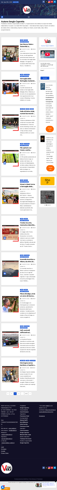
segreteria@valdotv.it (6, 438)
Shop (47, 181)
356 (26, 393)
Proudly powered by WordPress (21, 479)
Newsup (34, 479)
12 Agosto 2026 (25, 264)
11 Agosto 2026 (25, 298)
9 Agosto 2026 (25, 367)
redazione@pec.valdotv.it (7, 443)
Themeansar (39, 479)
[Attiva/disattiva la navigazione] (28, 17)
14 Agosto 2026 (25, 152)
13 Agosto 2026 (25, 227)
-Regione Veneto (23, 327)
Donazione (42, 416)
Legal (2, 447)
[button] (54, 17)
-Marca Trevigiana (24, 41)
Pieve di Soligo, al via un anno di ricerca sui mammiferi (27, 296)
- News (21, 40)
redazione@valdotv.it (6, 434)
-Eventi (25, 40)
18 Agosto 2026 (25, 49)
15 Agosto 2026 (25, 116)
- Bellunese (22, 360)
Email (42, 70)
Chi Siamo (3, 449)
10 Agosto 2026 (25, 335)
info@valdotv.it (13, 430)
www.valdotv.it (12, 428)
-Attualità (26, 74)
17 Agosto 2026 (25, 83)
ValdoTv (48, 405)
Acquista (50, 129)
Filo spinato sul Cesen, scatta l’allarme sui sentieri (27, 150)
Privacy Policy (5, 453)
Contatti (3, 451)
